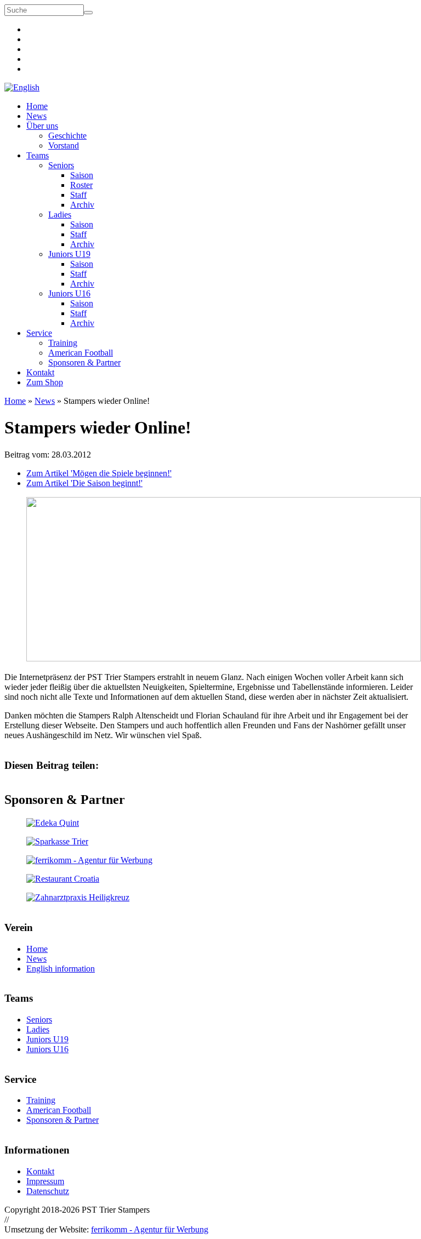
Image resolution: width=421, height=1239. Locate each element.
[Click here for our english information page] (21, 87)
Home (37, 106)
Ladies (59, 214)
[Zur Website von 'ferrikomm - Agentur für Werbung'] (210, 860)
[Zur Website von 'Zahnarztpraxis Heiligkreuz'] (210, 898)
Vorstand (63, 145)
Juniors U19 (69, 254)
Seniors (61, 165)
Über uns (42, 125)
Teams (37, 155)
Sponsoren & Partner (84, 362)
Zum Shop (44, 382)
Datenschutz (47, 1191)
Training (62, 342)
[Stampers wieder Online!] (223, 658)
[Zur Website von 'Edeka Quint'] (210, 823)
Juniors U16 (69, 293)
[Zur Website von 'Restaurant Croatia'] (210, 879)
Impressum (45, 1181)
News (36, 116)
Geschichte (67, 135)
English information (60, 968)
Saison (81, 175)
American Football (80, 352)
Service (39, 333)
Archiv (82, 204)
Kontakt (40, 372)
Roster (81, 185)
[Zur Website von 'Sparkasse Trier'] (210, 842)
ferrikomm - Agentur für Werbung (149, 1229)
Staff (78, 194)
